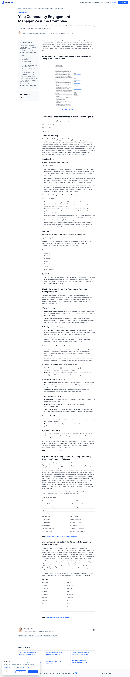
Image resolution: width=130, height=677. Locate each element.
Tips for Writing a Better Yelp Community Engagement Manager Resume (28, 52)
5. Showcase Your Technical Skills (29, 69)
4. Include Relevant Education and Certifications (29, 66)
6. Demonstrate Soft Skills (28, 72)
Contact (46, 673)
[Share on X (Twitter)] (21, 97)
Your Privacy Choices (68, 673)
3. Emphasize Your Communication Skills (27, 62)
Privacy (52, 673)
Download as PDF (69, 109)
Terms (58, 673)
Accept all (33, 671)
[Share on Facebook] (24, 97)
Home (19, 8)
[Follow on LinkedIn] (93, 629)
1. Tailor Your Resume (27, 55)
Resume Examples (97, 2)
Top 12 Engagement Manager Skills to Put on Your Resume (80, 653)
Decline (21, 671)
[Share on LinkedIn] (28, 97)
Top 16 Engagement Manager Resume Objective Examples (27, 653)
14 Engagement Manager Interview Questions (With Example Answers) (79, 662)
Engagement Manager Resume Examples (58, 451)
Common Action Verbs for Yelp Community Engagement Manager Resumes (28, 85)
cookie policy (24, 667)
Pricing (107, 2)
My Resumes (122, 2)
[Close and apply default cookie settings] (37, 661)
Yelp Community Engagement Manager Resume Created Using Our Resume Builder (28, 47)
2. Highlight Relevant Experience (27, 58)
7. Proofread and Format (28, 74)
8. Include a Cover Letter (28, 76)
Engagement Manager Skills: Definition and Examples (62, 536)
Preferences (9, 671)
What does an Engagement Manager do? (58, 617)
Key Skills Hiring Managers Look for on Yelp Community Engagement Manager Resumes (28, 80)
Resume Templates (85, 2)
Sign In (114, 2)
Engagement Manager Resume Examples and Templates (54, 653)
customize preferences (9, 667)
